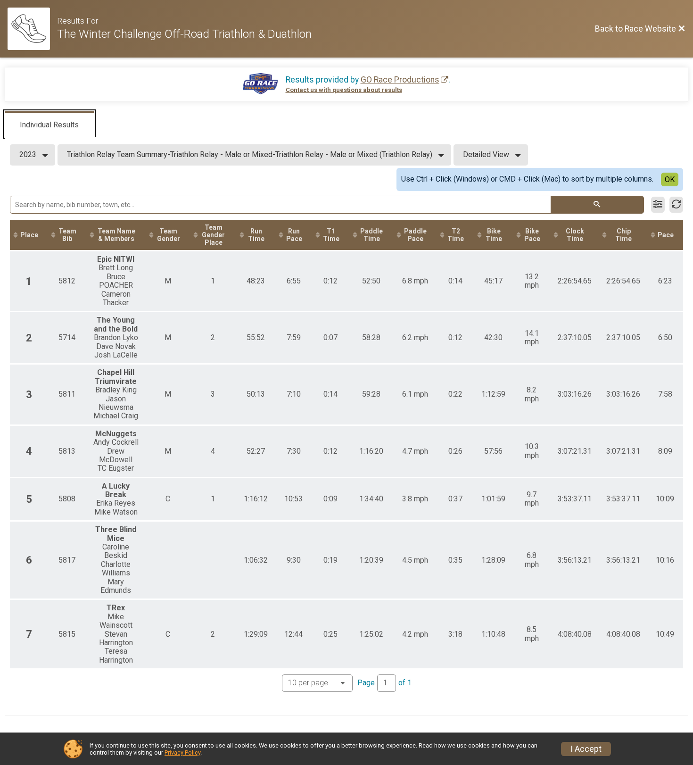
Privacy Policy (182, 752)
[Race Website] (32, 29)
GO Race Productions (400, 79)
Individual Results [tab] (49, 124)
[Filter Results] (658, 205)
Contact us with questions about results (344, 89)
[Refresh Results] (676, 205)
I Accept (586, 749)
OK (670, 179)
